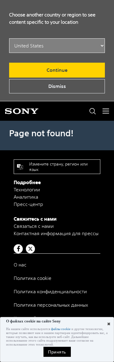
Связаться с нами (34, 226)
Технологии (27, 189)
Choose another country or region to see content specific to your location (52, 18)
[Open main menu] (105, 111)
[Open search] (92, 111)
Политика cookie (32, 278)
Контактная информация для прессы (56, 233)
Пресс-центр (28, 204)
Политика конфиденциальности (50, 291)
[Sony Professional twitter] (30, 248)
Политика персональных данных (51, 305)
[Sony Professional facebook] (18, 248)
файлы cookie (61, 329)
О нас (20, 265)
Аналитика (26, 197)
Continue (57, 70)
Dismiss (57, 86)
